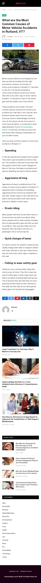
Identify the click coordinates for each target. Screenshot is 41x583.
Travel (4, 557)
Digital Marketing (8, 513)
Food (4, 526)
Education (5, 516)
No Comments (30, 36)
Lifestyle (5, 540)
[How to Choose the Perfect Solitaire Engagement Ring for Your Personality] (8, 461)
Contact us (13, 571)
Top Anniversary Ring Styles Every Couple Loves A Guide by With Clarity (27, 485)
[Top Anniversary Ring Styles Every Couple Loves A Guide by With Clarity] (8, 485)
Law (4, 15)
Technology (6, 553)
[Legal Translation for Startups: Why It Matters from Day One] (20, 336)
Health (4, 530)
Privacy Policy (26, 571)
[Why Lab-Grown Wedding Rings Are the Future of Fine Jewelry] (8, 474)
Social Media (6, 550)
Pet (3, 547)
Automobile (6, 506)
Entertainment (7, 520)
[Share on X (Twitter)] (18, 45)
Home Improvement (8, 533)
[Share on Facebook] (7, 45)
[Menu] (3, 3)
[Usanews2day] (20, 3)
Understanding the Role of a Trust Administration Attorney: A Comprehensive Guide (20, 384)
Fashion (5, 523)
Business (5, 510)
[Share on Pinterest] (29, 45)
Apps (4, 503)
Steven (10, 36)
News (4, 543)
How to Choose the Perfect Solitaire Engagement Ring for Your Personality (27, 460)
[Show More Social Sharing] (37, 45)
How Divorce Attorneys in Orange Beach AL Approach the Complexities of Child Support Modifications (20, 419)
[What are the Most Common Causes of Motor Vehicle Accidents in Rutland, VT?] (20, 62)
